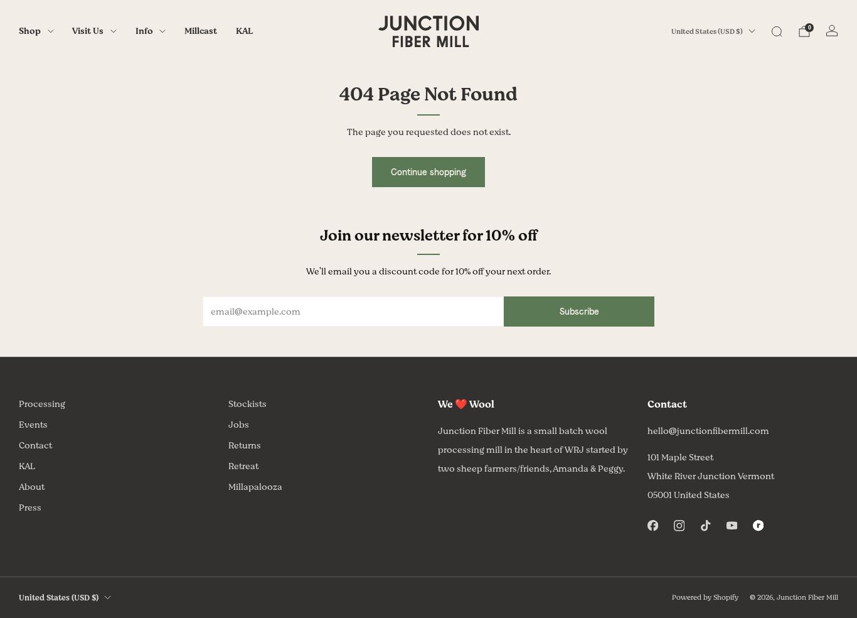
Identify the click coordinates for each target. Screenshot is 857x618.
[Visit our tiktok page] (705, 525)
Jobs (238, 424)
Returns (244, 445)
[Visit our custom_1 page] (758, 525)
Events (33, 424)
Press (30, 507)
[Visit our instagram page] (679, 525)
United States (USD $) (707, 31)
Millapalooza (255, 487)
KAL (244, 31)
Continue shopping (428, 172)
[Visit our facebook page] (652, 525)
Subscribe (579, 311)
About (32, 487)
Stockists (247, 404)
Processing (42, 404)
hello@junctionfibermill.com (708, 431)
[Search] (776, 31)
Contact (35, 445)
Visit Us (88, 31)
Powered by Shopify (705, 597)
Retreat (243, 466)
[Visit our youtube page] (731, 525)
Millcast (200, 31)
